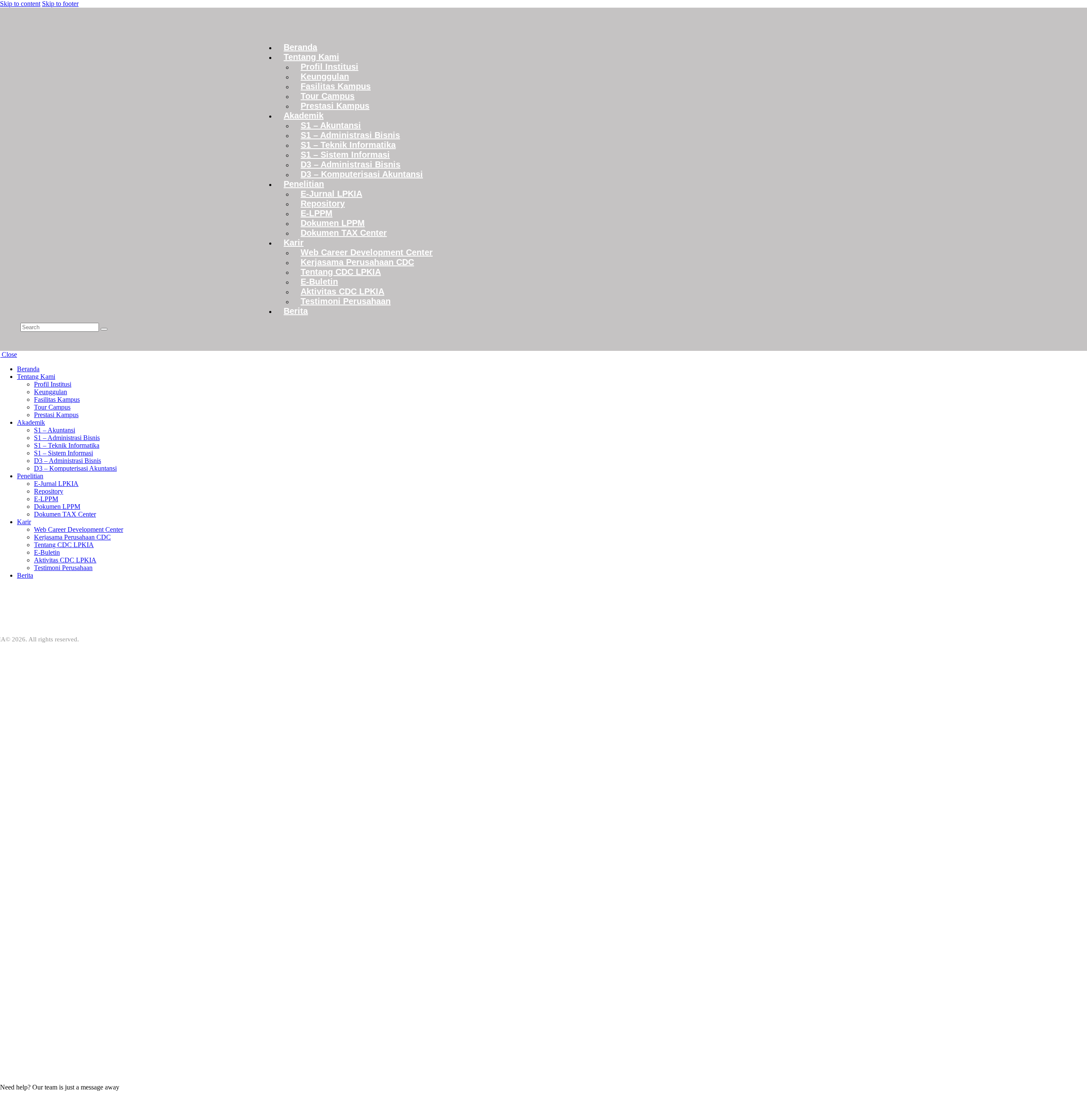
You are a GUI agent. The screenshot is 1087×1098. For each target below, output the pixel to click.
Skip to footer (60, 3)
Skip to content (20, 3)
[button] (117, 336)
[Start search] (104, 329)
